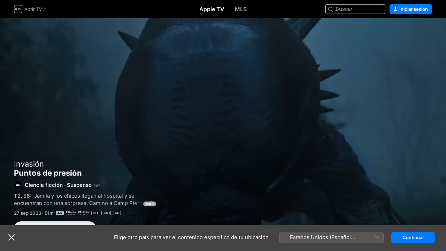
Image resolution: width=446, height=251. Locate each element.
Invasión (29, 163)
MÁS (149, 203)
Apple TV (211, 9)
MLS (241, 9)
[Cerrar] (11, 237)
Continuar (413, 237)
